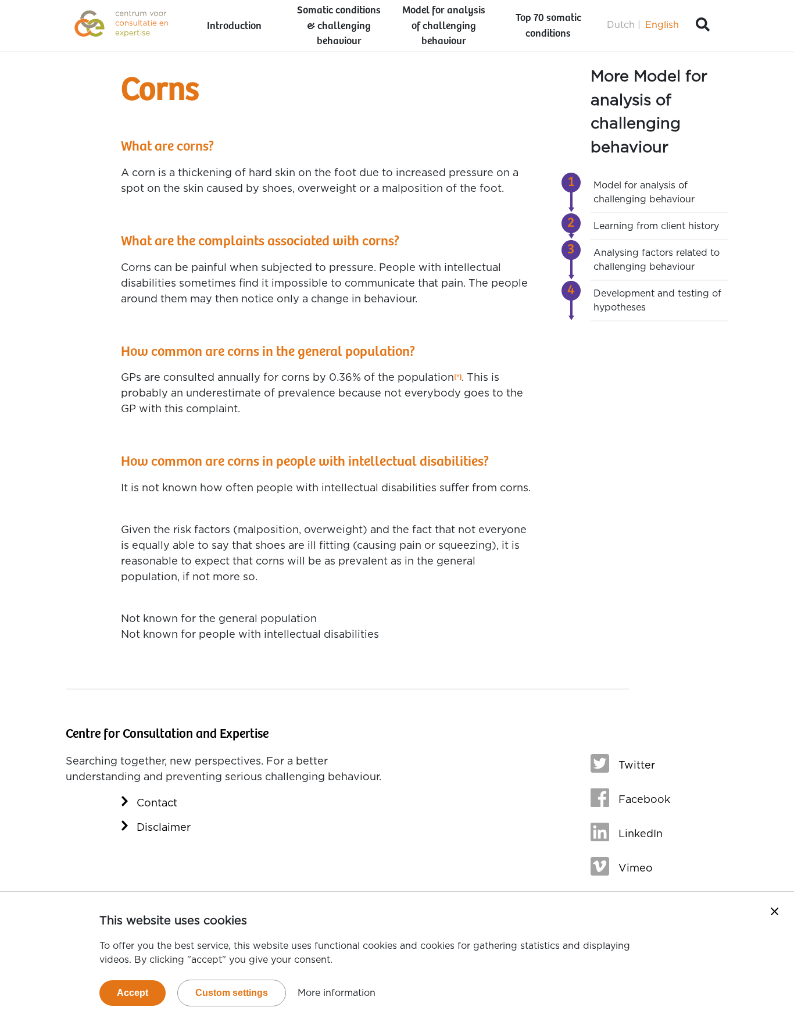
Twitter (636, 765)
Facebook (644, 800)
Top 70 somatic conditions (548, 26)
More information (336, 993)
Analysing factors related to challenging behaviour (656, 260)
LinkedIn (640, 834)
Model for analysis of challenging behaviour (443, 26)
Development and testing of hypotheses (657, 300)
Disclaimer (164, 828)
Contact (157, 803)
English (662, 25)
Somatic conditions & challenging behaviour (339, 26)
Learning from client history (656, 226)
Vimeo (635, 868)
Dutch (621, 25)
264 (458, 378)
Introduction (234, 26)
